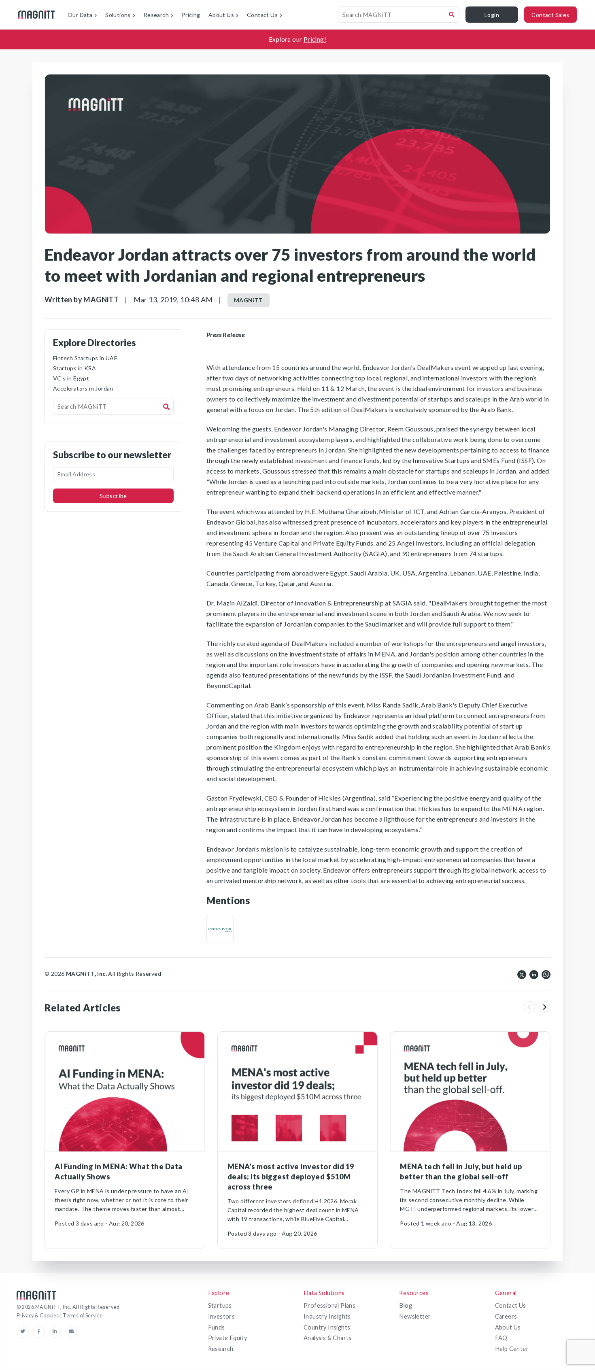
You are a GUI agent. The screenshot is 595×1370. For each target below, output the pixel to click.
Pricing (191, 14)
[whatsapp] (546, 974)
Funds (216, 1327)
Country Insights (327, 1327)
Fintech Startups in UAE (85, 358)
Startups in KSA (74, 368)
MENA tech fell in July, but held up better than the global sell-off (461, 1171)
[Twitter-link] (25, 1331)
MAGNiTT (248, 300)
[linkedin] (533, 974)
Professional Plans (329, 1305)
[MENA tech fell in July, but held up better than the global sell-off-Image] (470, 1092)
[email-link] (71, 1331)
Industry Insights (327, 1316)
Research (221, 1348)
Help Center (512, 1348)
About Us (508, 1327)
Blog (405, 1305)
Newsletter (415, 1316)
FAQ (501, 1337)
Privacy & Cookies (38, 1316)
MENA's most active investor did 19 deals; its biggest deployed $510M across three (290, 1176)
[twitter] (521, 974)
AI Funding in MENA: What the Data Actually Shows (119, 1171)
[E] (220, 929)
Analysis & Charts (328, 1337)
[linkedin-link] (57, 1331)
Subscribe (113, 495)
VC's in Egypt (71, 378)
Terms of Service (82, 1316)
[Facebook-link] (41, 1331)
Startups (220, 1305)
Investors (221, 1316)
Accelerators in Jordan (83, 388)
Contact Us (510, 1305)
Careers (506, 1316)
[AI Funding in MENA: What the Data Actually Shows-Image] (125, 1092)
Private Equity (227, 1337)
